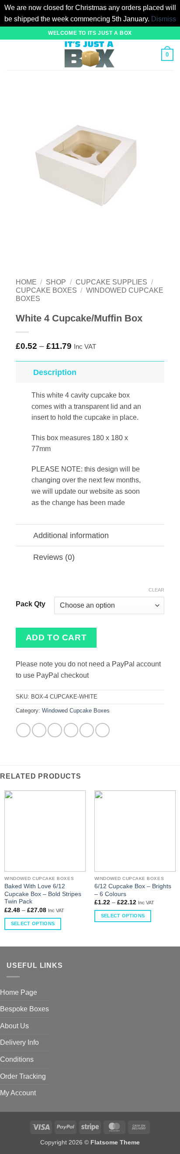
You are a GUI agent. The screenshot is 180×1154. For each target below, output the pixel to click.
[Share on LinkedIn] (102, 730)
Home (26, 282)
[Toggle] (24, 372)
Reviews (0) (54, 557)
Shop (56, 282)
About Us (14, 1026)
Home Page (18, 992)
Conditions (17, 1059)
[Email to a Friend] (71, 730)
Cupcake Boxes (46, 290)
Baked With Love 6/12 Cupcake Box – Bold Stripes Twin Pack (42, 894)
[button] (12, 55)
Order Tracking (23, 1076)
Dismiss (163, 19)
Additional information (71, 535)
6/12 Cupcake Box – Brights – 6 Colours (132, 890)
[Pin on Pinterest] (87, 730)
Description (54, 372)
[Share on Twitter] (55, 730)
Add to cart (56, 637)
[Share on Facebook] (39, 730)
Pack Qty (30, 604)
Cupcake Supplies (111, 282)
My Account (18, 1093)
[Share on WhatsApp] (23, 730)
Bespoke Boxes (24, 1009)
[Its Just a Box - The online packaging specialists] (89, 55)
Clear (156, 589)
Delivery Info (19, 1042)
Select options (33, 923)
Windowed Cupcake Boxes (76, 710)
